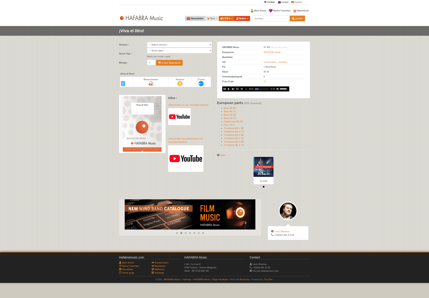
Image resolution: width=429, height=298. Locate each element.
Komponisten (161, 262)
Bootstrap (244, 279)
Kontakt (284, 2)
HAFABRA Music (172, 279)
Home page (127, 272)
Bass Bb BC (230, 108)
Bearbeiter (160, 266)
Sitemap (187, 279)
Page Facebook (220, 279)
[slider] (284, 88)
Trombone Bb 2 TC (234, 138)
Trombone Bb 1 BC (234, 128)
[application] (123, 83)
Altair (222, 155)
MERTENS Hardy (272, 52)
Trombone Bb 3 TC (234, 145)
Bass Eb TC (230, 118)
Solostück (282, 62)
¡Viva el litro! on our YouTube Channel (188, 105)
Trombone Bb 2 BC (234, 135)
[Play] (123, 83)
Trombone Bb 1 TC (234, 131)
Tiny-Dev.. (269, 279)
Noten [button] (242, 18)
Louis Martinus (282, 231)
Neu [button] (212, 18)
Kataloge (159, 272)
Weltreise (159, 269)
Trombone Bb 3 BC (234, 141)
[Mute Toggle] (277, 89)
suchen (298, 18)
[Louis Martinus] (288, 211)
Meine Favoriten (282, 10)
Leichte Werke (270, 62)
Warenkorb (302, 10)
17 (265, 81)
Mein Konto (259, 10)
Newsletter (197, 18)
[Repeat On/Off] (237, 89)
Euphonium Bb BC (233, 121)
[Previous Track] (224, 89)
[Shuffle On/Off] (241, 89)
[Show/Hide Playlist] (246, 89)
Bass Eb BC (230, 114)
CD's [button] (227, 18)
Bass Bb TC (230, 111)
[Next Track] (233, 89)
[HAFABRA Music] (190, 214)
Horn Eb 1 (229, 124)
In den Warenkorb (171, 62)
